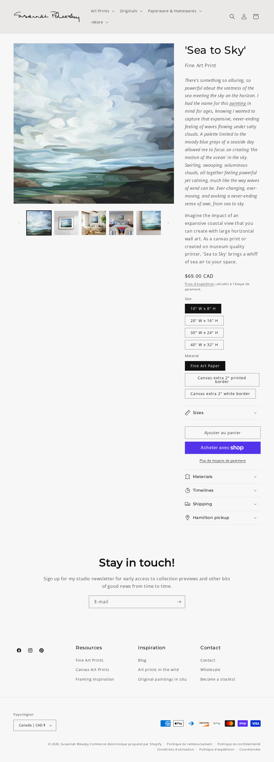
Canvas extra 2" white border (220, 393)
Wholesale (210, 669)
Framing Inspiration (95, 679)
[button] (102, 11)
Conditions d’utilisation (175, 749)
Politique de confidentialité (239, 744)
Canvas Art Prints (92, 669)
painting (238, 103)
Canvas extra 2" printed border (222, 379)
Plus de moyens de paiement (223, 460)
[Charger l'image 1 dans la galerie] (38, 223)
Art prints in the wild (158, 669)
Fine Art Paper (205, 365)
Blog (142, 660)
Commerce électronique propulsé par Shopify (126, 744)
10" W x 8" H (203, 308)
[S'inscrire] (179, 602)
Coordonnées (250, 749)
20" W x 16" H (204, 320)
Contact (207, 660)
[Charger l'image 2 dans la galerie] (66, 223)
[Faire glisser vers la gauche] (19, 223)
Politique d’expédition (216, 749)
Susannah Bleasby (75, 744)
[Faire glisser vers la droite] (168, 223)
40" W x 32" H (204, 344)
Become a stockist (217, 679)
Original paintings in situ (162, 679)
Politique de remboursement (189, 744)
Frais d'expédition (200, 284)
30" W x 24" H (204, 332)
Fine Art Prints (90, 660)
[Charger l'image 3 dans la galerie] (93, 223)
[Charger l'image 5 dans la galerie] (148, 223)
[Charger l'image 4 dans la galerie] (121, 223)
